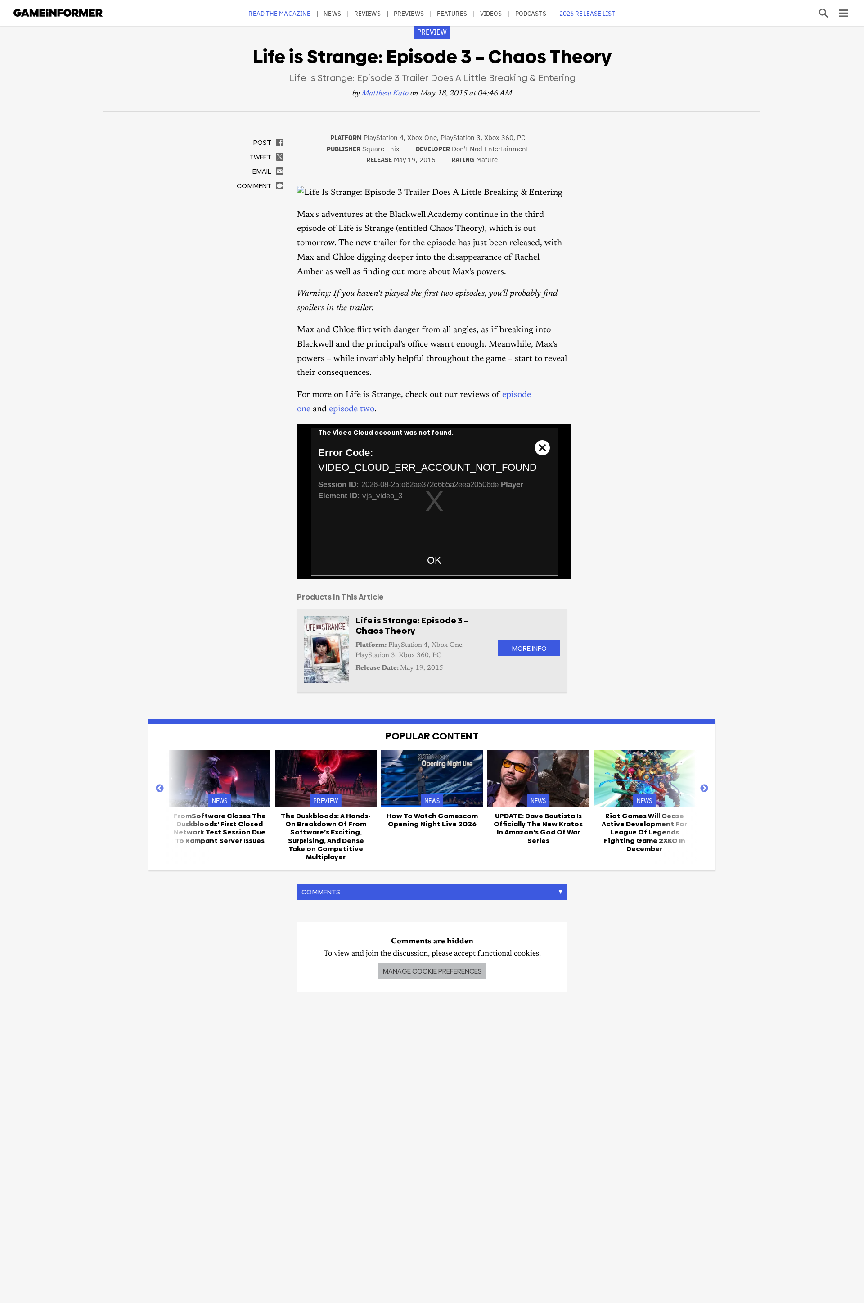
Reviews (367, 13)
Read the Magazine (279, 13)
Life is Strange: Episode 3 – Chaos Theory (412, 625)
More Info (529, 648)
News (332, 13)
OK (434, 560)
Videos (491, 13)
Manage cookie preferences (432, 971)
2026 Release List (587, 13)
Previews (409, 13)
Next (704, 788)
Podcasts (530, 13)
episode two (351, 409)
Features (452, 13)
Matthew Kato (385, 94)
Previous (159, 788)
